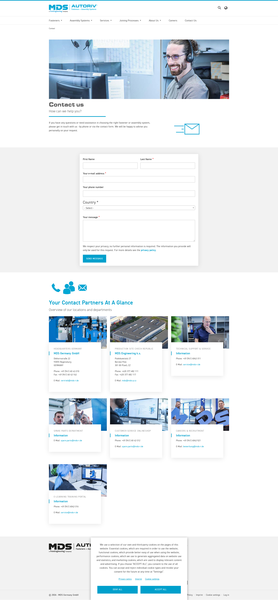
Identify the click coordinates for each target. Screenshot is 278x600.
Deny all (117, 589)
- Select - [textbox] (89, 208)
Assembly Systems (80, 20)
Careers (173, 20)
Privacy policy (125, 579)
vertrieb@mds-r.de (70, 380)
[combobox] (139, 208)
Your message (90, 217)
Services (105, 20)
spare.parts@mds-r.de (71, 440)
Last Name (146, 159)
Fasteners (54, 20)
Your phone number (93, 187)
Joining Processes (129, 20)
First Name (89, 159)
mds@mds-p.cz (129, 380)
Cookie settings (152, 579)
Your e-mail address (93, 173)
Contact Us (190, 20)
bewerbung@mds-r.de (193, 446)
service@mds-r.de (191, 364)
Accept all (161, 589)
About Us (154, 20)
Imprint (138, 579)
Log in (226, 594)
